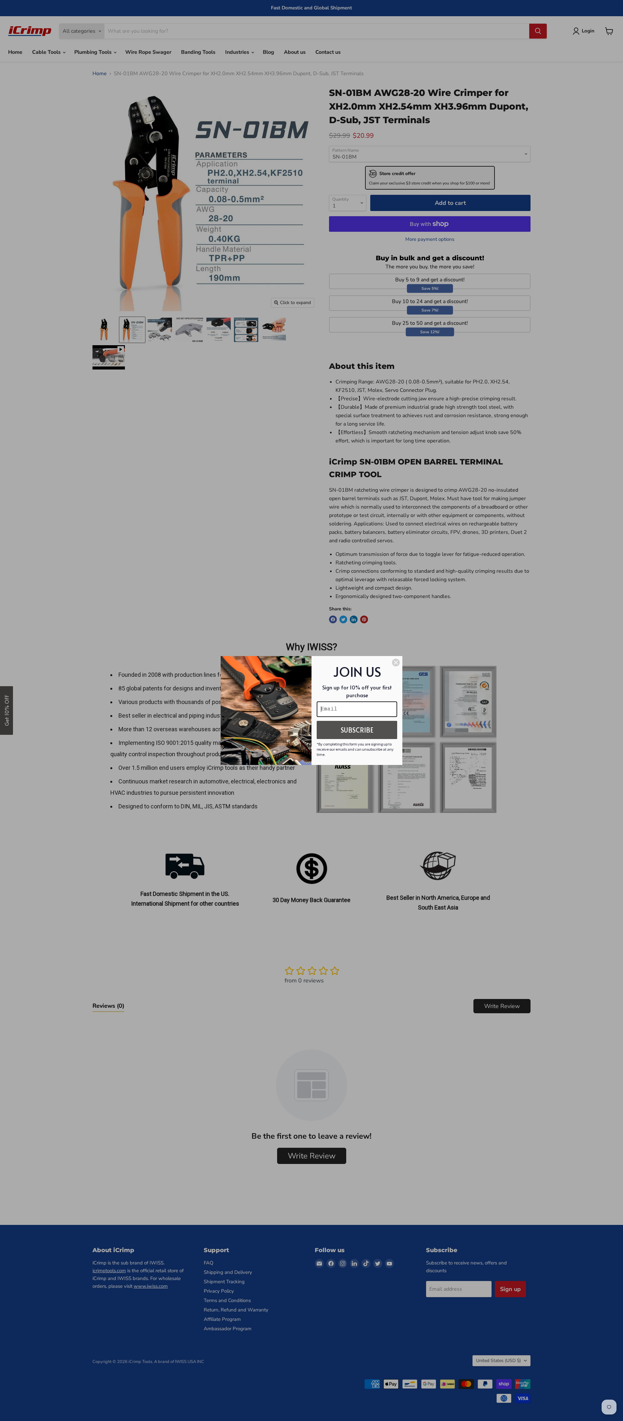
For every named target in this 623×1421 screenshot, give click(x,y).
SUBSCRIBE (357, 729)
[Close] (396, 662)
